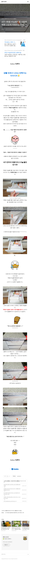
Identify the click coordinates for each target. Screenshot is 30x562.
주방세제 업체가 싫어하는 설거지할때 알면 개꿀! (12, 485)
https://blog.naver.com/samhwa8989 (13, 50)
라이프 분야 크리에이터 (7, 542)
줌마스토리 (4, 1)
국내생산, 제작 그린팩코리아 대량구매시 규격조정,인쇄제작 (10, 42)
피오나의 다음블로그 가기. (6, 556)
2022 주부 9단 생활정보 (15, 480)
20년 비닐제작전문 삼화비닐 (12, 52)
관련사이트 (3, 554)
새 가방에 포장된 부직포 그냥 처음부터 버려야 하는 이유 (12, 493)
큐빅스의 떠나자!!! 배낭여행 (6, 559)
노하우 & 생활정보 (7, 480)
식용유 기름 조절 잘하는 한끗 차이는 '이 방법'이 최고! (12, 497)
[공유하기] (7, 476)
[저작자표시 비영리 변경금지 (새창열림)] (19, 476)
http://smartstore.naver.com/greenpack (13, 40)
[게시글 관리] (9, 476)
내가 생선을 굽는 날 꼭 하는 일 (10, 501)
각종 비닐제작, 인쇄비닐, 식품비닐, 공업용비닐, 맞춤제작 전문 (14, 55)
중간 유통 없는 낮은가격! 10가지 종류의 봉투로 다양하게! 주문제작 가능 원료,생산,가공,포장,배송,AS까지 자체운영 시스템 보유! (10, 44)
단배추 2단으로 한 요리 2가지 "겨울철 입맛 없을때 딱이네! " (12, 489)
